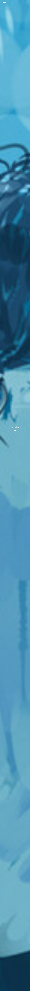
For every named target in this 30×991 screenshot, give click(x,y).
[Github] (12, 430)
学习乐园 (3, 2)
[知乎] (17, 430)
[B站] (15, 430)
